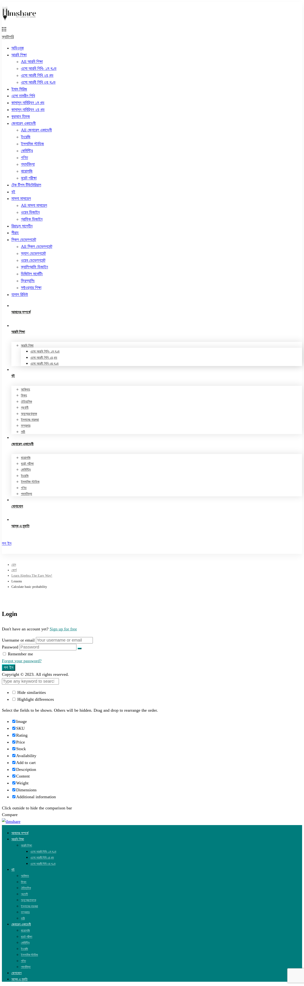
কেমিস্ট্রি (27, 150)
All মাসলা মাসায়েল (34, 205)
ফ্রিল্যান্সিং (28, 280)
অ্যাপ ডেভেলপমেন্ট (33, 253)
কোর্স (14, 570)
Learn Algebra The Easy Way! (31, 575)
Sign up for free (63, 629)
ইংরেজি (25, 137)
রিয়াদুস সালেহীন (22, 226)
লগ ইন (8, 667)
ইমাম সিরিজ (19, 89)
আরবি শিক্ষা (19, 55)
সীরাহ (15, 232)
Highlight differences (35, 699)
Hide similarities (31, 692)
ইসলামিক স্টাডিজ (32, 143)
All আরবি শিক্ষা (32, 61)
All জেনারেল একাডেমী (36, 130)
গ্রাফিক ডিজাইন (32, 219)
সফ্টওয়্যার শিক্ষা (31, 287)
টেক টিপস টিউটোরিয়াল (26, 185)
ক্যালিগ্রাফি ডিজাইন (34, 267)
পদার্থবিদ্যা (28, 164)
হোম (13, 564)
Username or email (18, 640)
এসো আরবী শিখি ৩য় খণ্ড (38, 82)
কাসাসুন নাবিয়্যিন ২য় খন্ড (28, 109)
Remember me (20, 654)
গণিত (24, 157)
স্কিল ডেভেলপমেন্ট (23, 239)
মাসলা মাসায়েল (21, 198)
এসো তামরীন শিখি (23, 95)
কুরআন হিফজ (20, 116)
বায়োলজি (27, 171)
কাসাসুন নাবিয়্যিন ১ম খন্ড (27, 102)
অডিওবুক (17, 48)
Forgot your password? (22, 660)
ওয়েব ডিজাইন (30, 212)
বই (13, 191)
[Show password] (79, 648)
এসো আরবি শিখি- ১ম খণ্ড (39, 68)
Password (10, 647)
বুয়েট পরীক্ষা (29, 178)
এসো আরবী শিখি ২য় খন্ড (37, 75)
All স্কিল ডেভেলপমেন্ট (36, 246)
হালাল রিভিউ (19, 294)
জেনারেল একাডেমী (23, 123)
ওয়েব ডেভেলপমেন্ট (33, 260)
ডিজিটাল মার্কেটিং (32, 273)
